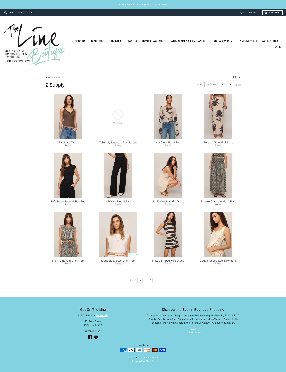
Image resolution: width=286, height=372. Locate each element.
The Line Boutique (148, 357)
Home (48, 77)
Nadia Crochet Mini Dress (168, 201)
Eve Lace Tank (68, 142)
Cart (274, 12)
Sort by (200, 85)
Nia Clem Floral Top (168, 142)
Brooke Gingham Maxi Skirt (218, 201)
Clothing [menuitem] (97, 41)
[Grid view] (236, 85)
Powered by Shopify (143, 361)
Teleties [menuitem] (116, 41)
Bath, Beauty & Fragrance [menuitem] (187, 41)
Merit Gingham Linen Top (68, 260)
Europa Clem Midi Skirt (218, 142)
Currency (20, 12)
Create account (253, 12)
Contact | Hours (193, 332)
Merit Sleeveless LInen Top (118, 260)
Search (193, 329)
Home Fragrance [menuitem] (153, 41)
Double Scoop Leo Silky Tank (218, 260)
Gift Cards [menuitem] (79, 41)
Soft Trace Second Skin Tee (67, 201)
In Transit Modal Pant (118, 201)
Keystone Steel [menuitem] (247, 41)
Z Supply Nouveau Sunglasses (118, 142)
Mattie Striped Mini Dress (168, 260)
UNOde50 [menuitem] (132, 41)
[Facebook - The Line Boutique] (234, 77)
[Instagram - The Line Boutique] (239, 77)
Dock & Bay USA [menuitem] (222, 41)
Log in (241, 12)
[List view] (239, 85)
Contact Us (102, 315)
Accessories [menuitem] (270, 41)
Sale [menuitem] (278, 47)
